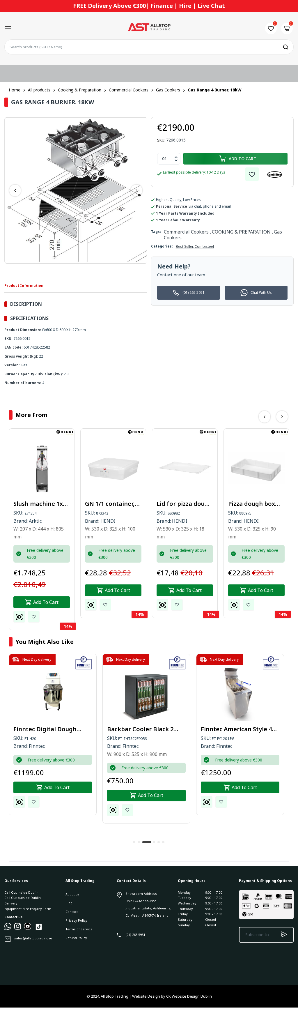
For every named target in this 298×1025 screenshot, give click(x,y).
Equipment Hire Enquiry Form (27, 908)
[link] (252, 174)
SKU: (161, 140)
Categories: (162, 246)
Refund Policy (76, 938)
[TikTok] (38, 929)
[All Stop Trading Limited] (149, 28)
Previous (15, 190)
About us (72, 894)
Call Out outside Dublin (22, 897)
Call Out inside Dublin (21, 892)
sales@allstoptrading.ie (33, 938)
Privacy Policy (76, 920)
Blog (68, 903)
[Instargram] (17, 928)
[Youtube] (27, 928)
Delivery (10, 903)
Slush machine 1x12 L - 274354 (41, 504)
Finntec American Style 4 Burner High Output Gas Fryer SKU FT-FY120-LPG (236, 729)
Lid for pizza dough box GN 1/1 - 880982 (184, 504)
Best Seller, (185, 246)
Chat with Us (261, 292)
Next (136, 190)
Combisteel (204, 246)
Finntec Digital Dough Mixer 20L (45, 729)
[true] (7, 928)
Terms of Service (79, 929)
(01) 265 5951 (193, 292)
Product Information (23, 285)
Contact (71, 911)
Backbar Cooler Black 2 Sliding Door (140, 729)
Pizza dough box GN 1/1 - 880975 (251, 504)
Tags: (156, 231)
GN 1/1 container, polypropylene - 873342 (110, 504)
